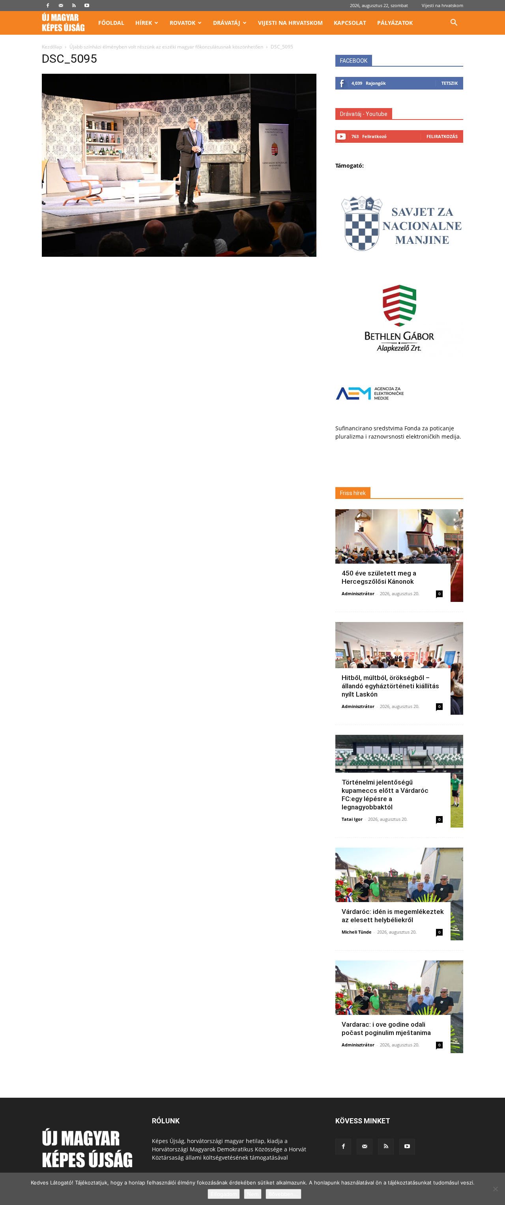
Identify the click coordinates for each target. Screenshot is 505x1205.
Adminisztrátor (358, 593)
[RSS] (74, 5)
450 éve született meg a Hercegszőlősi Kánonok (379, 577)
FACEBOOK (353, 61)
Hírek (143, 22)
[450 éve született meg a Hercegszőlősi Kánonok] (399, 555)
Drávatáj (226, 22)
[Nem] (495, 1189)
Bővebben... (283, 1194)
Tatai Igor (352, 819)
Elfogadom (224, 1194)
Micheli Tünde (357, 932)
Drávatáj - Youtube (363, 114)
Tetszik (449, 83)
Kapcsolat (350, 22)
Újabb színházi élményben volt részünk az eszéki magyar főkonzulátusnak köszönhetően (166, 46)
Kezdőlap (52, 46)
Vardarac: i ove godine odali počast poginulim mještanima (386, 1028)
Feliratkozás (442, 136)
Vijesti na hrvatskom (442, 5)
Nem (252, 1194)
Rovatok (182, 22)
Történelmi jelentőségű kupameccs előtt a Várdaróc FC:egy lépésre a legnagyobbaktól (385, 794)
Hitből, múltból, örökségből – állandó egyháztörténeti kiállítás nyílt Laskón (390, 686)
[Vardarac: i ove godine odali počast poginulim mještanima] (399, 1006)
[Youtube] (87, 5)
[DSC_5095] (179, 254)
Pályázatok (395, 22)
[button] (453, 23)
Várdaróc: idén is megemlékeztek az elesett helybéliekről (393, 916)
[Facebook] (48, 5)
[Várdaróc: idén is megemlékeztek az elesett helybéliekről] (399, 894)
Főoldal (111, 22)
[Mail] (61, 5)
